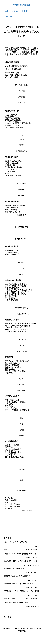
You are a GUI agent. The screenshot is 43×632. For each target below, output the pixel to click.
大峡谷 (6, 549)
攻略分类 (15, 11)
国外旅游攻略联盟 (21, 5)
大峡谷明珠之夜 (9, 598)
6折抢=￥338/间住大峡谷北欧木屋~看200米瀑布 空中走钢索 (21, 553)
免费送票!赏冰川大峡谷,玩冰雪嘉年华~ (17, 576)
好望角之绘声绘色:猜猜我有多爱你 (16, 602)
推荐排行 (25, 11)
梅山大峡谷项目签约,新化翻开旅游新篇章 (18, 583)
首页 (6, 11)
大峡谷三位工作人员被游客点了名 (16, 542)
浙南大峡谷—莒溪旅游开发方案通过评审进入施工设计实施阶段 (21, 561)
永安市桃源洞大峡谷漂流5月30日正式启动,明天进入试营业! (21, 591)
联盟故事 (8, 16)
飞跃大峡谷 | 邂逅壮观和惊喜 (14, 568)
